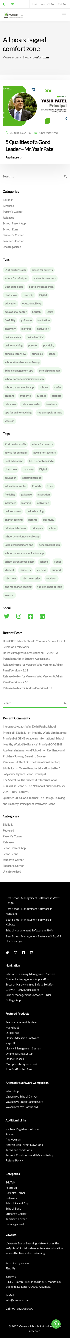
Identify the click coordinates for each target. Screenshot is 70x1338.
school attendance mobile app (22, 362)
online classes (13, 337)
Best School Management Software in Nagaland (29, 911)
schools (44, 387)
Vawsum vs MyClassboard (22, 1107)
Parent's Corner (13, 211)
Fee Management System (21, 1022)
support (56, 395)
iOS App (62, 4)
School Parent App (14, 223)
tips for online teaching (18, 412)
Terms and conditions (19, 1150)
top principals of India (49, 412)
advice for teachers (44, 278)
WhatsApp (12, 1091)
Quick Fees (12, 1032)
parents (33, 345)
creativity (28, 295)
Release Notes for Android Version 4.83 (27, 688)
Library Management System (23, 1048)
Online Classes (15, 1058)
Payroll (10, 1043)
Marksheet (12, 1027)
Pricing (10, 1134)
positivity (48, 345)
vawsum (9, 420)
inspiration (44, 320)
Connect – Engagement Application (27, 979)
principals (37, 353)
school (52, 353)
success (41, 395)
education (10, 303)
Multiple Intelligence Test (21, 1064)
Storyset (25, 1263)
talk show (10, 404)
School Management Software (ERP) (28, 995)
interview (10, 328)
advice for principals (16, 278)
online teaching (14, 345)
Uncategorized (48, 132)
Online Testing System (19, 1053)
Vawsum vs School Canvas (22, 1096)
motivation (43, 328)
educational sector (16, 311)
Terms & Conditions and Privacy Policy (29, 1155)
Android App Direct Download (24, 1144)
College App (13, 1000)
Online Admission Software (22, 1038)
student (9, 395)
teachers (51, 404)
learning (26, 328)
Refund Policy (14, 1160)
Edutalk (36, 311)
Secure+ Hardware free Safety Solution (30, 984)
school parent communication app (24, 378)
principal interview (15, 353)
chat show (11, 295)
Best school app (14, 286)
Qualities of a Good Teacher (20, 797)
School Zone (10, 229)
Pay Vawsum (13, 1139)
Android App (48, 4)
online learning (35, 337)
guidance (26, 320)
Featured (8, 205)
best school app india (41, 286)
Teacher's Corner (13, 241)
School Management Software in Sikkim (30, 930)
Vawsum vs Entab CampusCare (24, 1101)
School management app (19, 370)
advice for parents (42, 269)
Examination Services (19, 1069)
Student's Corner (13, 235)
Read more (12, 157)
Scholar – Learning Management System (30, 974)
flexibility (10, 320)
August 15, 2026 (20, 132)
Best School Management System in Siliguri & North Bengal (33, 939)
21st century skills (15, 269)
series (57, 387)
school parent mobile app (19, 387)
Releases (8, 217)
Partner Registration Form (22, 1129)
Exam (50, 311)
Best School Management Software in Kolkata (29, 922)
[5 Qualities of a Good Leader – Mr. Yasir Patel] (35, 104)
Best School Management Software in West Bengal (33, 900)
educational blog (31, 303)
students (25, 395)
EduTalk (8, 200)
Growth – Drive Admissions (22, 989)
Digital (43, 295)
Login (35, 4)
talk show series (31, 404)
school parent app (49, 370)
